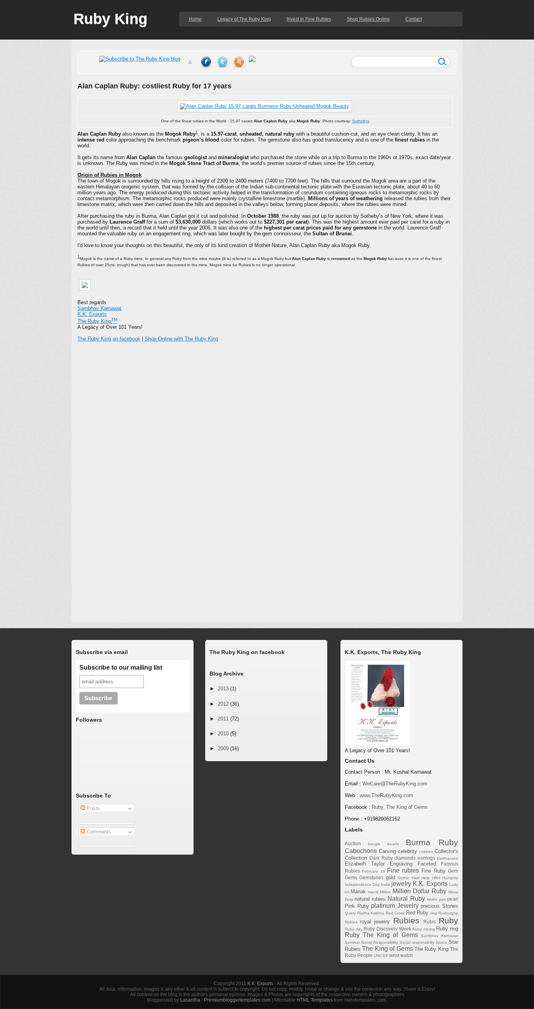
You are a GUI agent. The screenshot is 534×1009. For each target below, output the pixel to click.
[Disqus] (267, 474)
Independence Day (362, 884)
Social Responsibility (379, 942)
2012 (223, 704)
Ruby (448, 920)
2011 (223, 719)
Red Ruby (417, 913)
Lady (453, 884)
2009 (223, 748)
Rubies (406, 920)
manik (373, 892)
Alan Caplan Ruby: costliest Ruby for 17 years (154, 86)
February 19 (373, 871)
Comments (98, 832)
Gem (453, 870)
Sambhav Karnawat (99, 308)
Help (425, 878)
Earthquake (447, 858)
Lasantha (190, 1000)
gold (390, 877)
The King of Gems (387, 948)
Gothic (403, 878)
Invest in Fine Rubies (309, 19)
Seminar (352, 942)
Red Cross (395, 913)
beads (393, 844)
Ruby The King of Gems (381, 935)
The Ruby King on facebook (108, 339)
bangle (374, 844)
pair (442, 899)
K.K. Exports (430, 883)
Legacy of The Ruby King (244, 19)
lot (347, 892)
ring (433, 913)
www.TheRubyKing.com (386, 795)
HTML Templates (315, 1000)
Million (385, 892)
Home (195, 19)
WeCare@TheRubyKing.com (394, 784)
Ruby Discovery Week (387, 928)
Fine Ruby (433, 871)
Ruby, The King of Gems (400, 807)
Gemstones (371, 877)
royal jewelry (375, 922)
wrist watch (401, 955)
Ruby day (353, 929)
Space (441, 942)
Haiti (415, 878)
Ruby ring (447, 929)
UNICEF (381, 955)
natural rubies (370, 899)
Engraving (401, 864)
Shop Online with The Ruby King (181, 339)
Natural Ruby (406, 898)
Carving (387, 851)
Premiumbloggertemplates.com (237, 1000)
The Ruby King (431, 949)
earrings (426, 857)
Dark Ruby (381, 857)
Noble (432, 899)
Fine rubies (403, 870)
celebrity (407, 851)
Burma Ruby (432, 842)
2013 (223, 689)
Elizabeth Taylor (365, 864)
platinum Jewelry (395, 905)
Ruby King (110, 19)
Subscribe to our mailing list (120, 667)
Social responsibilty (417, 942)
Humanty (450, 878)
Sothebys (360, 121)
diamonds (405, 857)
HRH (436, 878)
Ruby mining (423, 929)
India (385, 884)
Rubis (429, 921)
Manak (358, 891)
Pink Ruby (357, 906)
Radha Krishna (371, 913)
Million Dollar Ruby (419, 891)
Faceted (427, 864)
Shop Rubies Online (368, 19)
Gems (351, 877)
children (426, 851)
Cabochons (361, 851)
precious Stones (439, 906)
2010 (223, 734)
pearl (452, 898)
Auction (353, 843)
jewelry (401, 883)
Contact (413, 19)
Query (350, 913)
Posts (92, 808)
